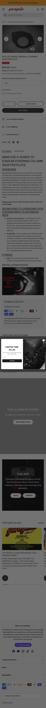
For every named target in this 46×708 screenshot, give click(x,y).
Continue (12, 360)
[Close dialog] (43, 340)
